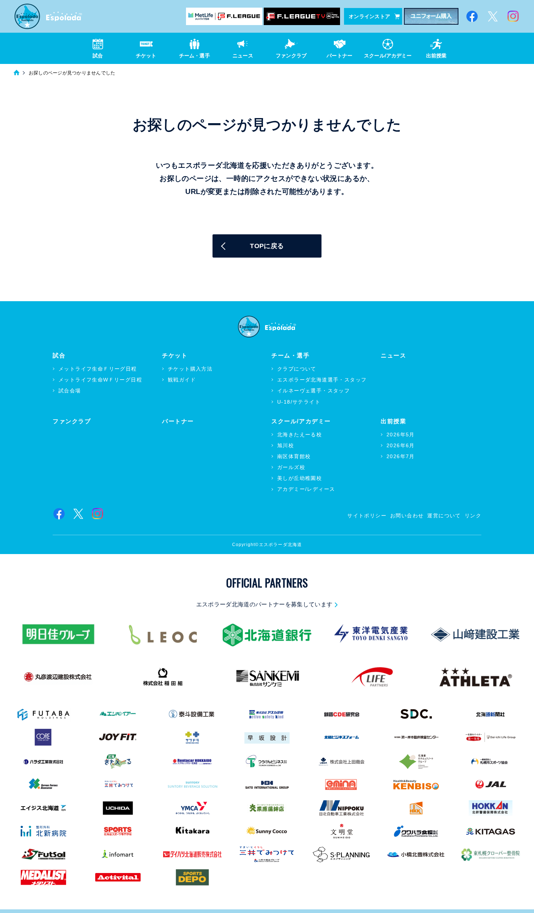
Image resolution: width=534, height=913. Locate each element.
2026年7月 (401, 456)
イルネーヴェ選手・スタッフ (313, 390)
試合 (59, 355)
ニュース (393, 355)
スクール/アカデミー (301, 421)
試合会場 (69, 390)
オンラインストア (369, 16)
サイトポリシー (367, 515)
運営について (444, 515)
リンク (473, 515)
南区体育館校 (294, 456)
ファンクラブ (72, 421)
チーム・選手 (290, 355)
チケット (174, 355)
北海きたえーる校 (299, 434)
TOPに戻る (267, 246)
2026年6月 (401, 445)
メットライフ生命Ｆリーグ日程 (97, 369)
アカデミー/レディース (306, 489)
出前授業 (393, 421)
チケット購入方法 (190, 369)
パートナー (178, 421)
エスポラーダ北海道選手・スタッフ (322, 380)
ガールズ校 (291, 467)
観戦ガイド (182, 380)
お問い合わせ (407, 515)
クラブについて (296, 369)
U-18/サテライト (298, 402)
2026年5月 (401, 434)
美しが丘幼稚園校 (299, 478)
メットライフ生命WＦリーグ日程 (100, 380)
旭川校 (285, 445)
